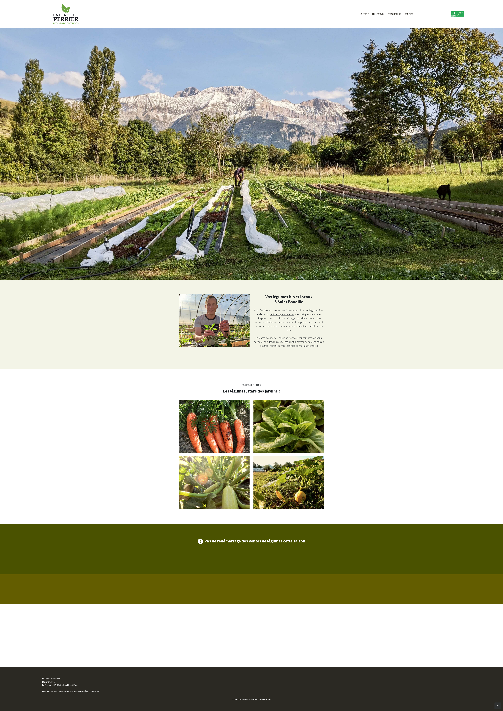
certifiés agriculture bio (282, 314)
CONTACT (408, 14)
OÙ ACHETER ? (394, 14)
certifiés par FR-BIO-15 (89, 691)
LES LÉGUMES (378, 14)
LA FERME (364, 14)
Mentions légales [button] (265, 699)
